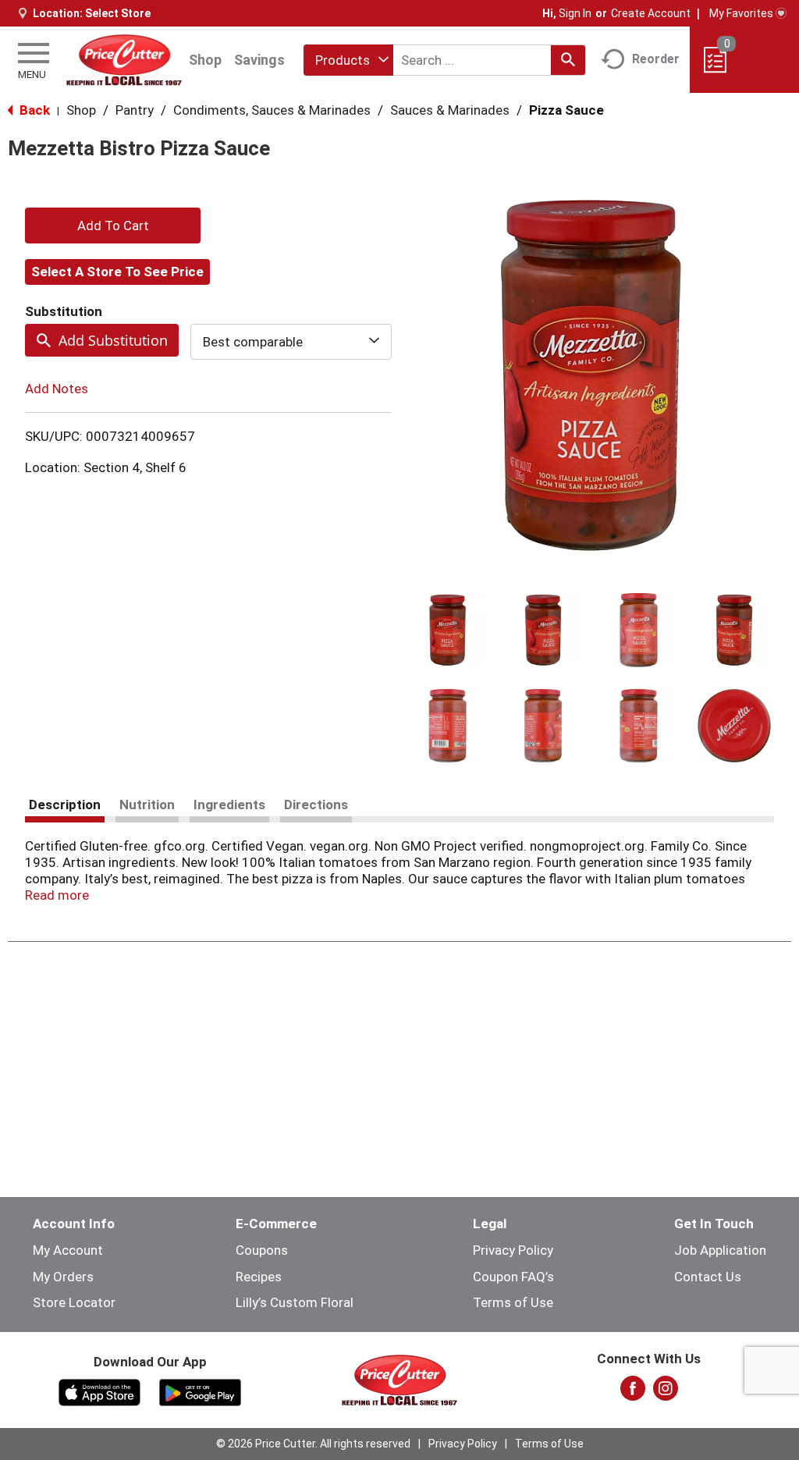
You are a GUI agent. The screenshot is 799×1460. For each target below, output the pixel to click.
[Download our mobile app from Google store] (200, 1391)
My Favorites (741, 13)
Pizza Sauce (566, 110)
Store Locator (74, 1302)
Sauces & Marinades (450, 110)
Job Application (720, 1250)
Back (33, 110)
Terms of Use (513, 1302)
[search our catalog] (568, 60)
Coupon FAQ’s (513, 1276)
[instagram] (665, 1393)
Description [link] (65, 804)
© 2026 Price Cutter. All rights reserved (313, 1443)
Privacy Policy (513, 1250)
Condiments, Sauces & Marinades (272, 110)
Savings (259, 60)
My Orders (63, 1276)
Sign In (575, 13)
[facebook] (632, 1393)
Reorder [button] (656, 59)
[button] (447, 630)
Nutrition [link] (147, 804)
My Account (68, 1250)
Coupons (262, 1250)
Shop (205, 60)
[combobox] (348, 60)
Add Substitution (113, 340)
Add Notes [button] (56, 388)
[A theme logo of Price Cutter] (124, 60)
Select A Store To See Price (117, 271)
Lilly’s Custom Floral (294, 1302)
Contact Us (707, 1276)
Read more (57, 895)
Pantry (134, 110)
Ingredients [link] (229, 804)
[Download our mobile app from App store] (99, 1391)
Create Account (651, 13)
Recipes (259, 1276)
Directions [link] (316, 804)
